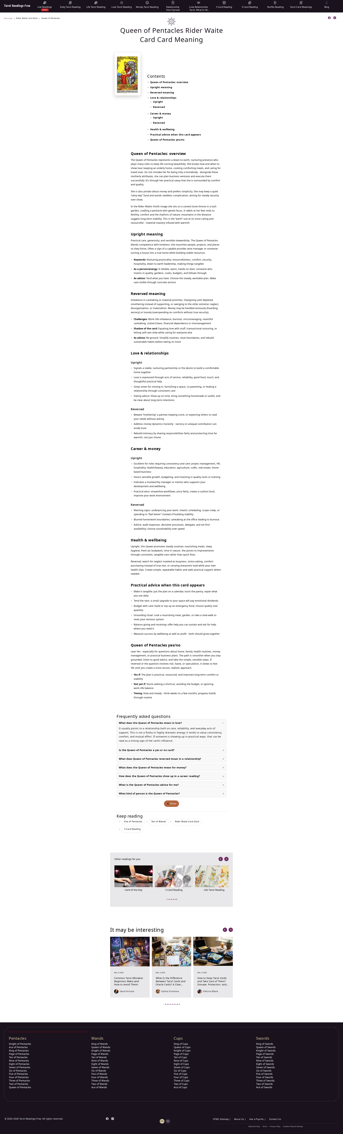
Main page (8, 18)
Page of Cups (181, 1053)
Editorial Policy (254, 1126)
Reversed (159, 107)
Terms (264, 1126)
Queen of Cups (182, 1047)
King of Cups (181, 1043)
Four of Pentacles (19, 1077)
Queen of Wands (100, 1047)
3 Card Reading (132, 829)
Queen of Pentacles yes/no (167, 139)
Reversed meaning (162, 92)
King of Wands (99, 1043)
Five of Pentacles (133, 821)
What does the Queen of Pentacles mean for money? (153, 767)
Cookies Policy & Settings (293, 1126)
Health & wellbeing (162, 129)
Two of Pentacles (18, 1083)
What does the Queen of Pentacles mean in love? (150, 722)
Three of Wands (100, 1080)
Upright (158, 101)
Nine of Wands (99, 1060)
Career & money (160, 113)
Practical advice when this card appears (175, 134)
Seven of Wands (100, 1067)
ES (168, 1121)
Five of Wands (99, 1073)
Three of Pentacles (19, 1080)
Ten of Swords (264, 1057)
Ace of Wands (99, 1087)
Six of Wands (98, 1070)
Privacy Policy (275, 1126)
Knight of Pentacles (20, 1043)
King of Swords (264, 1043)
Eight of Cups (181, 1064)
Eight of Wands (100, 1064)
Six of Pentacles (18, 1070)
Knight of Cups (182, 1050)
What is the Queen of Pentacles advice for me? (149, 784)
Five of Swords (264, 1073)
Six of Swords (263, 1070)
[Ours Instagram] (334, 18)
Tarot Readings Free (17, 6)
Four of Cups (181, 1077)
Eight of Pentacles (19, 1064)
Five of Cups (180, 1073)
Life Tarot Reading (214, 889)
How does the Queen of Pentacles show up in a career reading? (159, 776)
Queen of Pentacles (20, 1087)
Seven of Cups (182, 1067)
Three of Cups (181, 1080)
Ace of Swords (264, 1087)
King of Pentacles (19, 1050)
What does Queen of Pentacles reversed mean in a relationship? (160, 758)
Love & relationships (163, 97)
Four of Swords (264, 1077)
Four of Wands (99, 1077)
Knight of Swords (266, 1050)
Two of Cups (181, 1083)
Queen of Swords (266, 1047)
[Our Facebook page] (329, 18)
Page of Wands (99, 1053)
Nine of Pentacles (19, 1060)
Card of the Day (133, 889)
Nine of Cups (181, 1060)
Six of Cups (180, 1070)
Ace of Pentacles (18, 1047)
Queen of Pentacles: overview (169, 82)
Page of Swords (265, 1053)
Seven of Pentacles (19, 1067)
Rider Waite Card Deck (187, 821)
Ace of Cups (180, 1087)
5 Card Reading (173, 889)
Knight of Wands (100, 1050)
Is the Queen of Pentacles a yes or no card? (147, 750)
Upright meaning (161, 87)
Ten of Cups (180, 1057)
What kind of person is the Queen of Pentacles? (149, 793)
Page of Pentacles (19, 1053)
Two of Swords (264, 1083)
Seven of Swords (265, 1067)
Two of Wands (99, 1083)
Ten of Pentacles (18, 1057)
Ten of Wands (158, 821)
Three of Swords (265, 1080)
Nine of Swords (264, 1060)
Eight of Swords (265, 1064)
